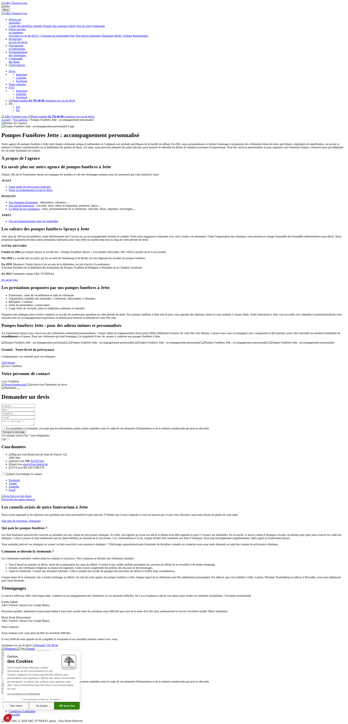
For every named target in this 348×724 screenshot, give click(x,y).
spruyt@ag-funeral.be (35, 464)
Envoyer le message (13, 432)
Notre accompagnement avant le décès (31, 190)
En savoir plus (9, 279)
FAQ (11, 87)
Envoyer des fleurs (20, 496)
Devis (21, 65)
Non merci (16, 705)
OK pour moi (67, 705)
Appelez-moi (19, 384)
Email (12, 489)
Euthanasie (98, 26)
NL (18, 110)
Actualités (14, 714)
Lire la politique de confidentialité (23, 694)
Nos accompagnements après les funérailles (33, 221)
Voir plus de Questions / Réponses (21, 520)
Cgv (3, 439)
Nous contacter (17, 84)
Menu (6, 10)
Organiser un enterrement (54, 35)
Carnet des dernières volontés (25, 26)
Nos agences (20, 119)
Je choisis (41, 705)
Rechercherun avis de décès (18, 40)
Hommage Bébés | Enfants (117, 35)
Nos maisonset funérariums (17, 47)
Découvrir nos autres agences (18, 499)
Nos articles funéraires (88, 35)
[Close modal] (18, 388)
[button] (7, 717)
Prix (72, 35)
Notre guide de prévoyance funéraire (30, 186)
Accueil (5, 119)
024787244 (37, 461)
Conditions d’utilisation (22, 711)
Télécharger (8, 362)
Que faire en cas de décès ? (24, 35)
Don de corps (84, 26)
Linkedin (21, 77)
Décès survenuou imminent (17, 31)
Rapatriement (140, 35)
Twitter (13, 483)
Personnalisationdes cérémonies (18, 54)
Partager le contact (31, 474)
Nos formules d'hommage (23, 202)
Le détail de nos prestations (24, 208)
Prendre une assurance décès (59, 26)
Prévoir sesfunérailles (15, 21)
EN (18, 107)
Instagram (21, 74)
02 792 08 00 (50, 645)
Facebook (21, 81)
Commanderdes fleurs (16, 60)
